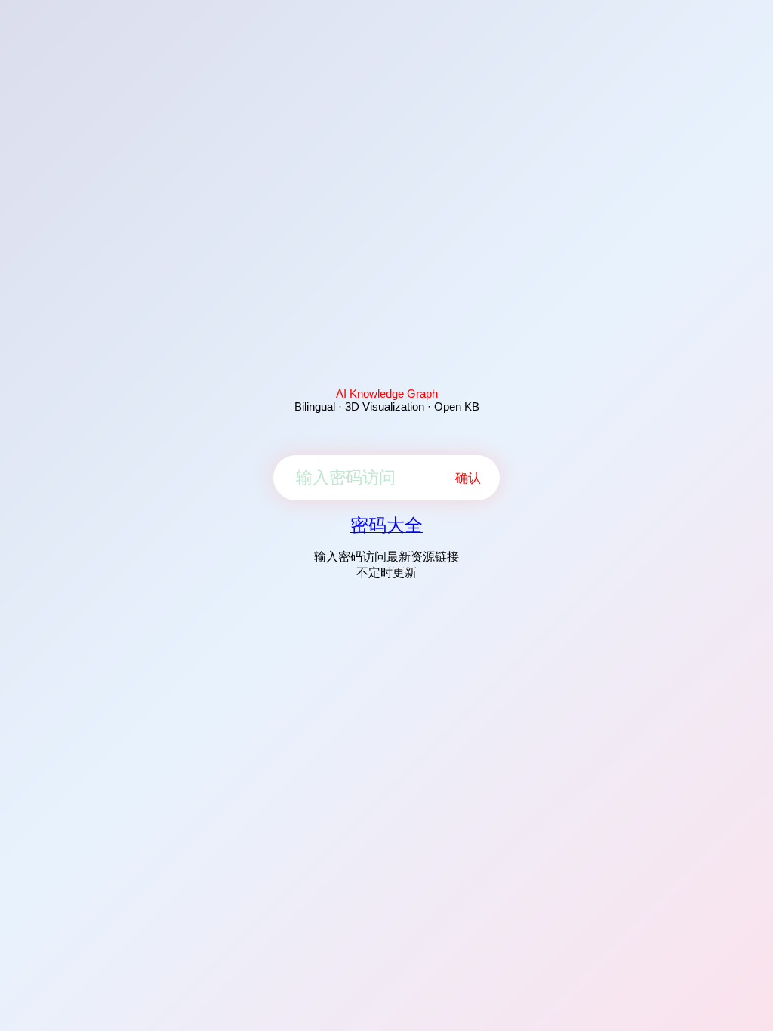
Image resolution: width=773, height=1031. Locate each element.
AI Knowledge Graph (387, 393)
